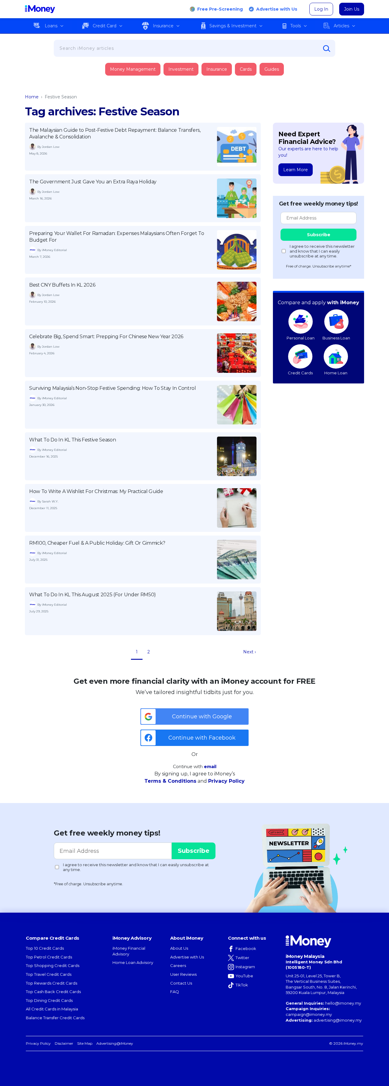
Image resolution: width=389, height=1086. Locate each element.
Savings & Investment (232, 26)
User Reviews (183, 974)
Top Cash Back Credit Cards (53, 991)
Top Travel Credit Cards (48, 974)
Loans (51, 26)
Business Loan (336, 337)
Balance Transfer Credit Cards (55, 1017)
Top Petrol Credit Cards (49, 957)
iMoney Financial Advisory (128, 951)
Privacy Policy (226, 781)
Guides (271, 69)
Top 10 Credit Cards (45, 948)
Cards (246, 69)
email (210, 766)
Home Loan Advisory (132, 962)
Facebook (246, 948)
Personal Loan (301, 337)
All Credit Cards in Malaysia (52, 1008)
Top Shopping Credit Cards (52, 965)
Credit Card (104, 26)
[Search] (326, 48)
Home (32, 97)
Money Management (133, 69)
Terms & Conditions (170, 781)
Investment (181, 69)
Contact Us (181, 983)
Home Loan (335, 372)
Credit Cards (300, 372)
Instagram (245, 966)
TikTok (242, 984)
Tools (295, 26)
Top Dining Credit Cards (49, 1000)
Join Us (351, 9)
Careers (178, 965)
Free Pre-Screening (220, 9)
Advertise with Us (276, 9)
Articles (341, 26)
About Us (179, 948)
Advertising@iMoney (114, 1043)
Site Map (84, 1043)
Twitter (242, 957)
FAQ (174, 991)
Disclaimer (64, 1043)
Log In (321, 9)
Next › (249, 652)
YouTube (244, 975)
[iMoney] (40, 9)
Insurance (163, 26)
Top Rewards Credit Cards (51, 983)
